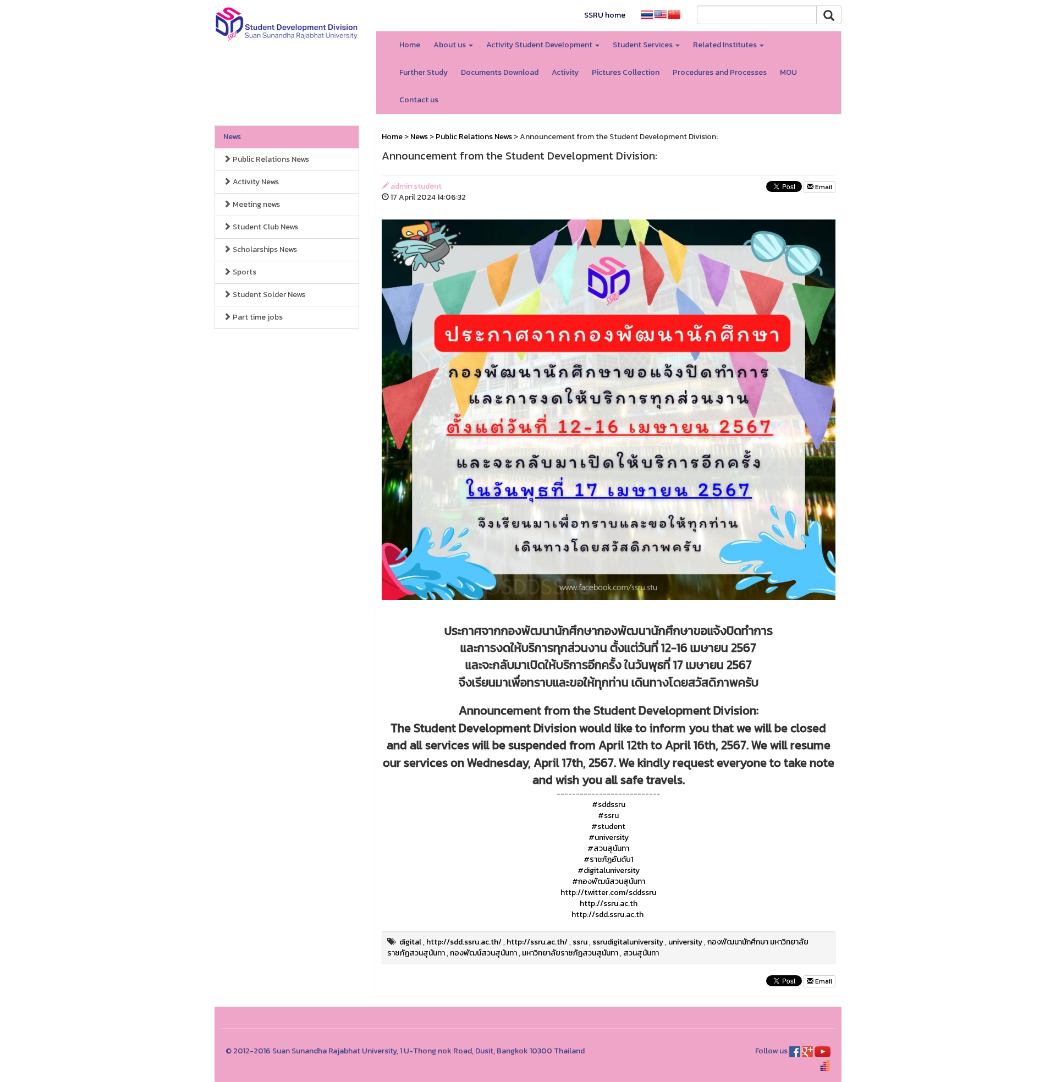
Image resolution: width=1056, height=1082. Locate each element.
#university (608, 837)
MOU (788, 72)
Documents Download (499, 72)
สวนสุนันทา (641, 953)
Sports (243, 272)
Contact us (418, 100)
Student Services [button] (643, 45)
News (232, 136)
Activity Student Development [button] (540, 45)
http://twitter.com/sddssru (608, 892)
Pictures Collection (625, 72)
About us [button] (450, 45)
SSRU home (604, 15)
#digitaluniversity (609, 870)
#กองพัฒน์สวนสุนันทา (608, 881)
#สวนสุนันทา (608, 848)
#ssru (608, 815)
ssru (580, 942)
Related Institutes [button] (725, 45)
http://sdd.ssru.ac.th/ (464, 942)
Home (409, 45)
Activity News (255, 182)
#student (608, 826)
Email (822, 187)
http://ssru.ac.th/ (537, 942)
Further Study (423, 72)
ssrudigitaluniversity (627, 942)
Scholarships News (264, 249)
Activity (565, 72)
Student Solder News (268, 294)
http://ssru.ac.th (608, 903)
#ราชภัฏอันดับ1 (608, 859)
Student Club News (264, 227)
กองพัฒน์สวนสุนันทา (483, 953)
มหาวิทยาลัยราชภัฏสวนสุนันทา (570, 953)
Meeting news (255, 204)
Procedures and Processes (720, 72)
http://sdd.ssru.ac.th (607, 914)
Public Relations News (270, 159)
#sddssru (608, 804)
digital (410, 942)
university (685, 942)
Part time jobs (257, 317)
